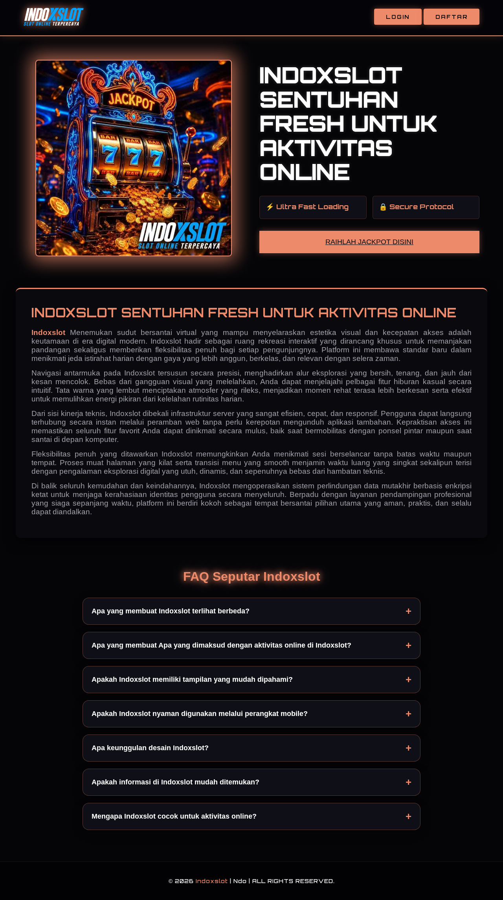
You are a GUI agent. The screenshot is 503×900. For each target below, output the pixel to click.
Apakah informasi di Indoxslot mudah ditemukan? (175, 782)
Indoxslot (50, 332)
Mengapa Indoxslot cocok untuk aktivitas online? (174, 816)
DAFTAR (451, 16)
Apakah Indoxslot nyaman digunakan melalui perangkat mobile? (200, 714)
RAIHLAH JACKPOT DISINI (369, 242)
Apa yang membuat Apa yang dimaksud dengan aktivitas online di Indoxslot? (221, 645)
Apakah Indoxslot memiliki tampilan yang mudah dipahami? (192, 679)
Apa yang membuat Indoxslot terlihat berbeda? (171, 611)
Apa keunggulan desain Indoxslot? (150, 748)
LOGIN (398, 16)
